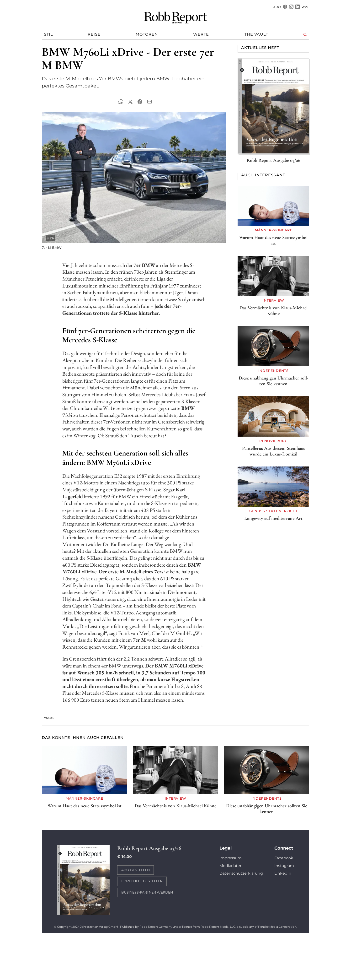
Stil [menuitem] (48, 34)
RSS (305, 7)
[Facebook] (285, 7)
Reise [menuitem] (94, 34)
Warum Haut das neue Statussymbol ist (273, 240)
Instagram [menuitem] (284, 865)
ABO (277, 7)
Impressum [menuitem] (230, 858)
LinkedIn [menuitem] (282, 873)
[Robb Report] (175, 17)
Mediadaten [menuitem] (231, 865)
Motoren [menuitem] (147, 34)
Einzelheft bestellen (142, 881)
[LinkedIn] (297, 7)
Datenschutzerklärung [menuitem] (241, 873)
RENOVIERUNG (273, 441)
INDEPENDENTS (273, 371)
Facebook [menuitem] (283, 858)
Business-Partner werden (147, 892)
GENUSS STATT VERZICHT (273, 511)
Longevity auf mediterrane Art (273, 518)
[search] (305, 34)
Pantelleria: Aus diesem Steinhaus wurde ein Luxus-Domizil (273, 451)
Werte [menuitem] (201, 34)
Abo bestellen (135, 870)
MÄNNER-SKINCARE (273, 230)
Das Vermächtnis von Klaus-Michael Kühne (273, 310)
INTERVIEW (273, 300)
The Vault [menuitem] (256, 34)
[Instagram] (291, 7)
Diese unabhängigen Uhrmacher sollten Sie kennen (273, 381)
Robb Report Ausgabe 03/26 (273, 160)
